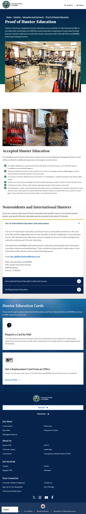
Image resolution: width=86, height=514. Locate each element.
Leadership (48, 449)
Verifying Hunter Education (16, 289)
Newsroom (48, 426)
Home (8, 17)
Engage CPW (7, 470)
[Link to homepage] (43, 398)
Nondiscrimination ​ (43, 511)
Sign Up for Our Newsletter (13, 487)
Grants (46, 466)
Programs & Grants (51, 430)
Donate (41, 407)
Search (70, 5)
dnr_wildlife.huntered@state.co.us (25, 256)
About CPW (7, 445)
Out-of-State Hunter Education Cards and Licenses (27, 223)
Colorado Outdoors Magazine (14, 483)
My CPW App (49, 487)
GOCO (46, 445)
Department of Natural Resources (64, 511)
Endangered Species (10, 434)
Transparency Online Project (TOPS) (57, 454)
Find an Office (11, 380)
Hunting (17, 17)
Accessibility (28, 511)
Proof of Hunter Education (57, 17)
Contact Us (48, 483)
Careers (5, 466)
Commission (7, 454)
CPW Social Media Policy (12, 491)
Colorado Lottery (9, 449)
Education (6, 430)
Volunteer (41, 414)
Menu (81, 5)
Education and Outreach (33, 17)
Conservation (7, 426)
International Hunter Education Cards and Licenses (26, 281)
